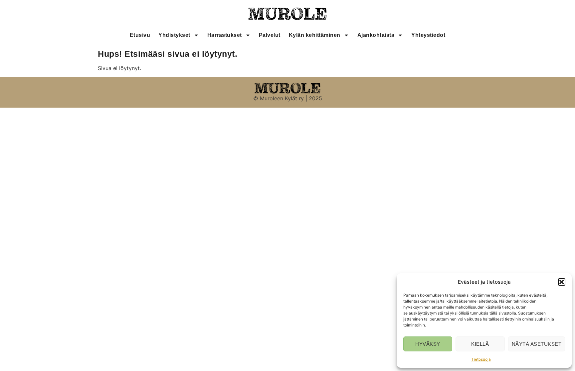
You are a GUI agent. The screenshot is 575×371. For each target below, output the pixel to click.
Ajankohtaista (376, 35)
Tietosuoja (481, 359)
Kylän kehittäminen (314, 35)
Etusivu (140, 35)
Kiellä (480, 344)
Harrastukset (224, 35)
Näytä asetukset (537, 344)
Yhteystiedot (428, 35)
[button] (561, 282)
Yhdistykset (174, 35)
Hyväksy (427, 344)
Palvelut (270, 35)
